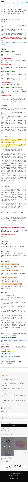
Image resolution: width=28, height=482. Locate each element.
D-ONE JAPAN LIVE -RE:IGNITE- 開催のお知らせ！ (13, 401)
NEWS (9, 19)
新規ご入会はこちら (5, 430)
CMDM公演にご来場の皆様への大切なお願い (13, 379)
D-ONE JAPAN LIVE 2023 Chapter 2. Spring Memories (20, 452)
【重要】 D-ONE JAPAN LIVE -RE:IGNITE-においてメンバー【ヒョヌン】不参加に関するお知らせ (13, 396)
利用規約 (6, 473)
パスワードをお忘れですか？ (8, 428)
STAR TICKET (15, 19)
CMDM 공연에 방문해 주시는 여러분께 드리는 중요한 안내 (14, 384)
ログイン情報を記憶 (7, 423)
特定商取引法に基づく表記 (17, 473)
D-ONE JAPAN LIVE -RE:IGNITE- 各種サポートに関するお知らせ (13, 389)
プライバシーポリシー (14, 475)
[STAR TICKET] (14, 4)
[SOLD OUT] (7, 455)
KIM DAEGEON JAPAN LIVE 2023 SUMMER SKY (7, 458)
